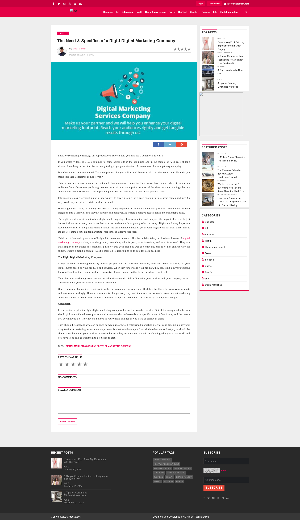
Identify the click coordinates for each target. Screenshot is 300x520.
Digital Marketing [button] (229, 12)
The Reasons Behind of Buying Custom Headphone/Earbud (229, 174)
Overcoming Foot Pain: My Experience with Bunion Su (85, 461)
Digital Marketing (213, 284)
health (169, 477)
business (158, 477)
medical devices (182, 468)
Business (108, 12)
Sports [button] (193, 12)
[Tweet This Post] (170, 143)
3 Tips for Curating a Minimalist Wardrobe (75, 494)
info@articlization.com (238, 3)
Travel (172, 12)
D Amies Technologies (196, 516)
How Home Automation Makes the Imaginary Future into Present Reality (232, 202)
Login (200, 3)
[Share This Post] (181, 143)
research (159, 473)
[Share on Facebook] (158, 143)
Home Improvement (155, 12)
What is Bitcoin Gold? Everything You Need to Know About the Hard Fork (231, 188)
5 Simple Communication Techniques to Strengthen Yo (86, 477)
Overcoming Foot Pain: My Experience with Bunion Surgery (231, 46)
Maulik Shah (79, 48)
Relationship (224, 53)
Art (117, 12)
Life (215, 12)
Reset (223, 470)
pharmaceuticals (162, 468)
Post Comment (67, 421)
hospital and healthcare (166, 464)
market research (175, 473)
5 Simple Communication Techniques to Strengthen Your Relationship (230, 60)
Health (139, 12)
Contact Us (214, 3)
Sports (208, 265)
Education (127, 12)
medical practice (162, 460)
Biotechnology (184, 477)
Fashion (206, 12)
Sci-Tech (182, 12)
